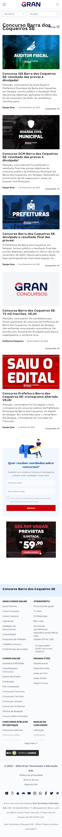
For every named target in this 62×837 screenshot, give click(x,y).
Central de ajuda (45, 606)
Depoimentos (41, 663)
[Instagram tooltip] (34, 793)
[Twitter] (51, 793)
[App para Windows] (6, 793)
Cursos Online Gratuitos (15, 716)
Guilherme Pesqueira (12, 341)
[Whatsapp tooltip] (40, 793)
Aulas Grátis (40, 678)
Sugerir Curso (41, 683)
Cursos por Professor (13, 706)
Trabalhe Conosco (11, 644)
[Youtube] (29, 793)
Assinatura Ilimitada (13, 663)
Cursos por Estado (12, 701)
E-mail (39, 621)
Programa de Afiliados (14, 639)
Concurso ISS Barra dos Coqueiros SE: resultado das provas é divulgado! (29, 77)
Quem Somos (9, 606)
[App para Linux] (12, 793)
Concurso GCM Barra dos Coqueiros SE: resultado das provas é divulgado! (30, 157)
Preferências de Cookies (15, 649)
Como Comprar (10, 616)
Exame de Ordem (11, 676)
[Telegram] (57, 793)
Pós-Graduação (10, 686)
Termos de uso (31, 780)
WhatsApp (41, 616)
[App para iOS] (18, 793)
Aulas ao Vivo (40, 673)
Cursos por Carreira (12, 696)
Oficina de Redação (12, 711)
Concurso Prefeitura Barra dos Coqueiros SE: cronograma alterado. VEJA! (30, 397)
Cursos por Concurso (13, 691)
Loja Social (7, 621)
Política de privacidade (31, 775)
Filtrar (52, 27)
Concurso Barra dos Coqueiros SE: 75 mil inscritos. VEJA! (28, 312)
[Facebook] (46, 793)
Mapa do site (31, 784)
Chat (38, 611)
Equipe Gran (8, 107)
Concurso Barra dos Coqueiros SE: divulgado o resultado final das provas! (28, 237)
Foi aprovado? (43, 648)
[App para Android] (23, 793)
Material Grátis (41, 668)
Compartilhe (51, 109)
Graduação (8, 681)
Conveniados (9, 634)
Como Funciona (10, 611)
